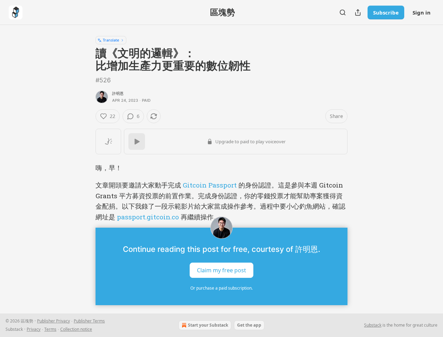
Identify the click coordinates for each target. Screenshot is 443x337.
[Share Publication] (358, 12)
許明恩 (118, 93)
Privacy (33, 329)
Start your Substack (208, 325)
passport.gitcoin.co (148, 216)
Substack (372, 325)
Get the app (249, 325)
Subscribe (386, 12)
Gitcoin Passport (210, 185)
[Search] (343, 12)
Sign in (422, 12)
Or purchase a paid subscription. (221, 288)
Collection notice (76, 329)
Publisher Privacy (53, 321)
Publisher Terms (89, 321)
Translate (111, 40)
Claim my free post (221, 270)
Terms (50, 329)
